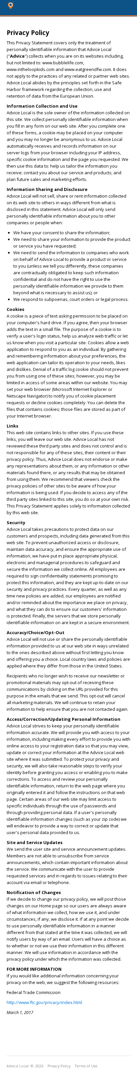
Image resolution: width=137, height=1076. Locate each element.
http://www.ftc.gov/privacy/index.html (44, 1002)
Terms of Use (86, 1066)
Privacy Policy (59, 1066)
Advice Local (18, 1066)
